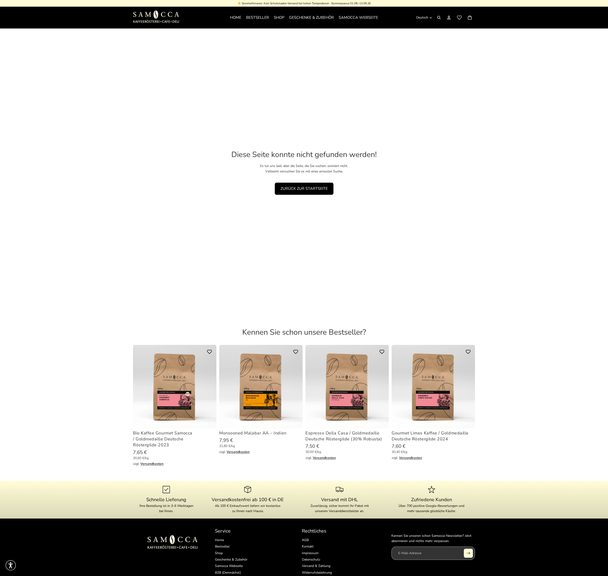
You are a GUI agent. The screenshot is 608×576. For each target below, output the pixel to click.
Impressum (310, 553)
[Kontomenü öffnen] (449, 17)
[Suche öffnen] (439, 17)
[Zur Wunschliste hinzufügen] (209, 351)
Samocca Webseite (229, 566)
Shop (219, 553)
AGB (305, 540)
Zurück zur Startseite (304, 188)
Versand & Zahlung (316, 566)
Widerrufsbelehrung (317, 572)
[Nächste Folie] (209, 386)
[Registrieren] (468, 553)
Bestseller (222, 546)
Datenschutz (311, 559)
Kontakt (308, 546)
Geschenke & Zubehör (231, 559)
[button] (11, 565)
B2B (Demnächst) (228, 572)
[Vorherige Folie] (140, 386)
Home (219, 540)
